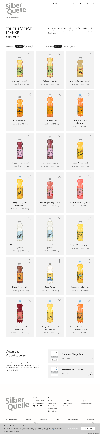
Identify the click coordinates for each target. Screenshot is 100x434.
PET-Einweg (28, 46)
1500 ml (73, 46)
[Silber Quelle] (16, 9)
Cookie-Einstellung (73, 419)
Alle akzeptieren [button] (73, 428)
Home (7, 17)
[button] (33, 432)
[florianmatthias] (90, 419)
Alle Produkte (19, 46)
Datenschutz (43, 419)
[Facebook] (37, 406)
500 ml (66, 46)
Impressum (28, 419)
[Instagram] (34, 406)
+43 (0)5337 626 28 (39, 401)
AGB (57, 419)
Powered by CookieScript (93, 433)
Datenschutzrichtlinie (58, 430)
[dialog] (50, 429)
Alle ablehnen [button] (88, 428)
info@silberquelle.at (38, 403)
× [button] (98, 425)
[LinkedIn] (41, 406)
